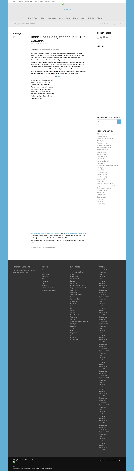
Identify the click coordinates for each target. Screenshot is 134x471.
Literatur (99, 179)
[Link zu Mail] (119, 9)
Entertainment (101, 172)
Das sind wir (45, 274)
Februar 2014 (103, 393)
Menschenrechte (102, 147)
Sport (53, 1)
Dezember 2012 (103, 425)
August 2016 (102, 326)
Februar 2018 (103, 285)
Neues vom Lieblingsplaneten (106, 165)
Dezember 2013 (103, 398)
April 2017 (102, 308)
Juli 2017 (101, 301)
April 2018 (102, 281)
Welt (14, 1)
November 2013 (103, 400)
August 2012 (102, 434)
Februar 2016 (103, 340)
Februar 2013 (103, 420)
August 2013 (102, 407)
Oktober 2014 (103, 375)
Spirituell (99, 195)
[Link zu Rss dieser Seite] (116, 9)
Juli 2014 (101, 382)
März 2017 (102, 310)
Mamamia (100, 163)
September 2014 (104, 378)
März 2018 (102, 283)
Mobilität (99, 192)
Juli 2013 (101, 409)
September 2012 (104, 432)
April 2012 (102, 443)
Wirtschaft (43, 43)
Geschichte (100, 177)
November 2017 (103, 292)
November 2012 (103, 427)
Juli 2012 (101, 436)
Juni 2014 (102, 385)
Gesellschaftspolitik (103, 145)
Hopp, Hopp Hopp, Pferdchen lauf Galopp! (58, 39)
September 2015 (104, 351)
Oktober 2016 (103, 321)
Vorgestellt (100, 152)
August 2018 (102, 272)
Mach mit (44, 285)
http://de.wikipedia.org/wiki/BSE (75, 233)
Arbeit (99, 141)
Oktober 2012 (103, 430)
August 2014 (102, 380)
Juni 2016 (102, 330)
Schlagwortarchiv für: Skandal (24, 24)
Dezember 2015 (103, 344)
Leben (35, 1)
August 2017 (102, 299)
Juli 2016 (101, 328)
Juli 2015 (101, 355)
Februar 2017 (103, 312)
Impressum (45, 281)
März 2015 (102, 364)
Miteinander (100, 150)
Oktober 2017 (103, 295)
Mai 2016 (101, 333)
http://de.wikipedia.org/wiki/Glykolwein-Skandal (45, 233)
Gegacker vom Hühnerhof (105, 186)
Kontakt (44, 283)
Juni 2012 (102, 439)
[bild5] (19, 39)
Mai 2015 (101, 360)
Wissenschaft (101, 156)
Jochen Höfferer (51, 247)
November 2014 (103, 373)
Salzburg (20, 1)
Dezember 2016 (103, 317)
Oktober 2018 (103, 270)
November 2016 (103, 319)
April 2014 (102, 389)
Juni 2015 (102, 357)
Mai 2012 (101, 441)
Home (43, 279)
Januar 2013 (102, 423)
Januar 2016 (102, 342)
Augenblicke (101, 143)
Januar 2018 (102, 288)
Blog (43, 270)
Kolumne (47, 1)
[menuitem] (15, 1)
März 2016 (102, 337)
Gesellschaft (28, 1)
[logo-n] (67, 9)
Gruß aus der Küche (103, 188)
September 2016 (104, 324)
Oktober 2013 (103, 402)
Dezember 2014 (103, 371)
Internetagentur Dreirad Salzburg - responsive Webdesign (38, 468)
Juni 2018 (102, 276)
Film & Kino (100, 174)
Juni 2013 (102, 411)
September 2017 (104, 297)
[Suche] (106, 18)
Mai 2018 (101, 279)
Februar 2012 (103, 447)
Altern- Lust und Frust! (104, 138)
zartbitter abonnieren (48, 288)
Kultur (41, 1)
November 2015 (103, 346)
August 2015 (102, 353)
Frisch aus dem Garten (104, 183)
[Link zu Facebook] (113, 9)
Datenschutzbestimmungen (114, 460)
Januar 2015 (102, 369)
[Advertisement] (109, 79)
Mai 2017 (101, 306)
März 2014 (102, 391)
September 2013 (104, 405)
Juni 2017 (102, 303)
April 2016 (102, 335)
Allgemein (100, 134)
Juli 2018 (101, 274)
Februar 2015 (103, 366)
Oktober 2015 (103, 348)
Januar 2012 (102, 450)
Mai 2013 (101, 414)
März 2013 (102, 418)
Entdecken (45, 276)
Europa (99, 204)
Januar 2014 (102, 396)
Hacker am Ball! (102, 161)
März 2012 (102, 445)
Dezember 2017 (103, 290)
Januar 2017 (102, 315)
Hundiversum (101, 190)
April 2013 (102, 416)
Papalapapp (100, 168)
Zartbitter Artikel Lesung (49, 290)
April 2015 (102, 362)
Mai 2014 (101, 387)
